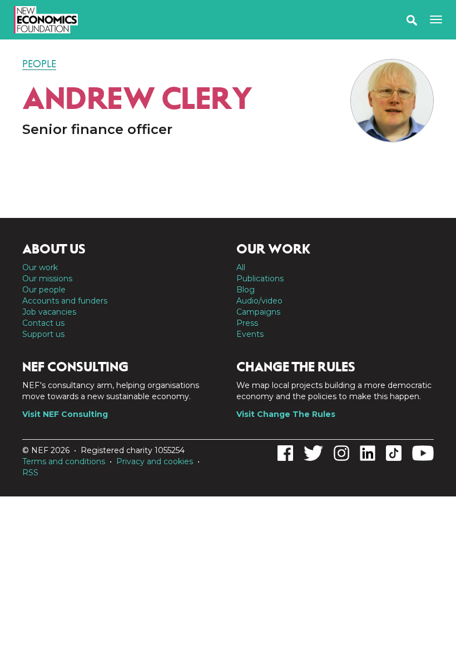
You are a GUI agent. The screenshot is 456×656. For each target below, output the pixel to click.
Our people (44, 290)
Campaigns (258, 312)
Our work (40, 267)
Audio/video (259, 301)
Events (250, 334)
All (240, 267)
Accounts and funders (64, 301)
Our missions (47, 279)
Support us (43, 334)
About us (54, 249)
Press (247, 323)
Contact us (43, 323)
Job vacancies (49, 312)
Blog (245, 290)
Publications (260, 279)
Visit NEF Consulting (65, 414)
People (39, 63)
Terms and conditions (63, 461)
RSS (30, 473)
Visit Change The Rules (285, 414)
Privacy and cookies (154, 461)
